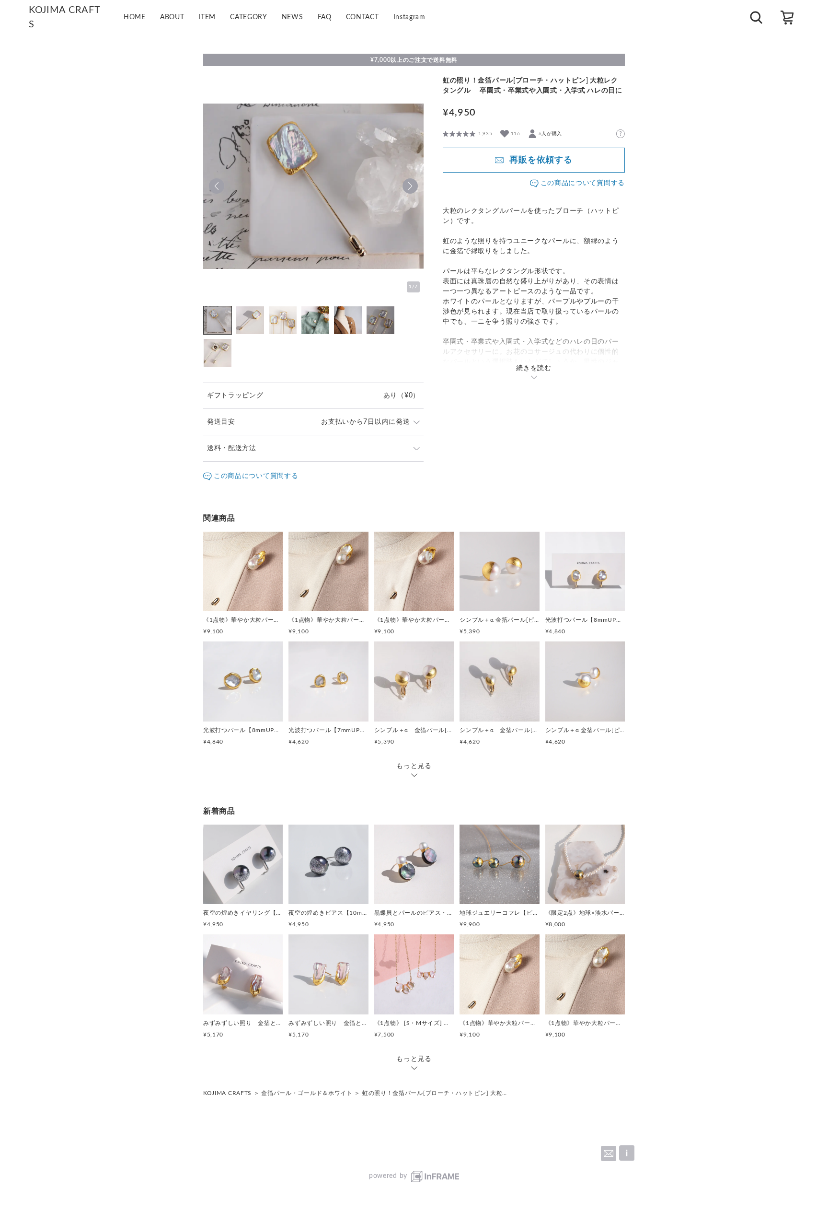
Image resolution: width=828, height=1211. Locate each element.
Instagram (409, 17)
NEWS (292, 17)
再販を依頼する (541, 160)
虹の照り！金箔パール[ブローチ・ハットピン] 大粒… (434, 1093)
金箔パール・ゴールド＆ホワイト (307, 1093)
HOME (135, 17)
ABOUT (172, 17)
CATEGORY (248, 17)
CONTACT (362, 17)
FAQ (325, 17)
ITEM (207, 17)
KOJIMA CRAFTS (227, 1093)
